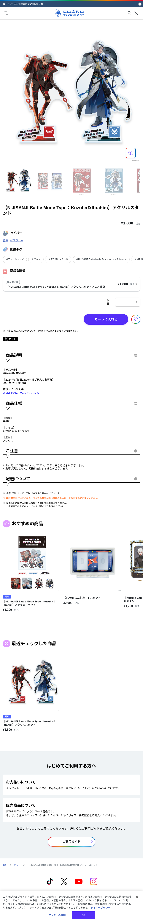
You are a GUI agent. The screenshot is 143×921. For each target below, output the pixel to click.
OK (83, 915)
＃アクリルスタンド (58, 259)
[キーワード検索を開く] (129, 13)
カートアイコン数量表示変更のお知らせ (23, 4)
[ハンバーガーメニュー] (6, 13)
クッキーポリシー (100, 907)
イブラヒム (16, 240)
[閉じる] (137, 897)
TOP (5, 865)
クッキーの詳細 (57, 915)
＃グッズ (35, 259)
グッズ (17, 865)
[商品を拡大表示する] (131, 153)
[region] (71, 906)
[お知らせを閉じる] (140, 4)
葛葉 (5, 240)
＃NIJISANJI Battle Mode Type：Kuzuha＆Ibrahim (101, 259)
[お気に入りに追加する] (135, 319)
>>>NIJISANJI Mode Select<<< (21, 393)
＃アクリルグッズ (15, 259)
